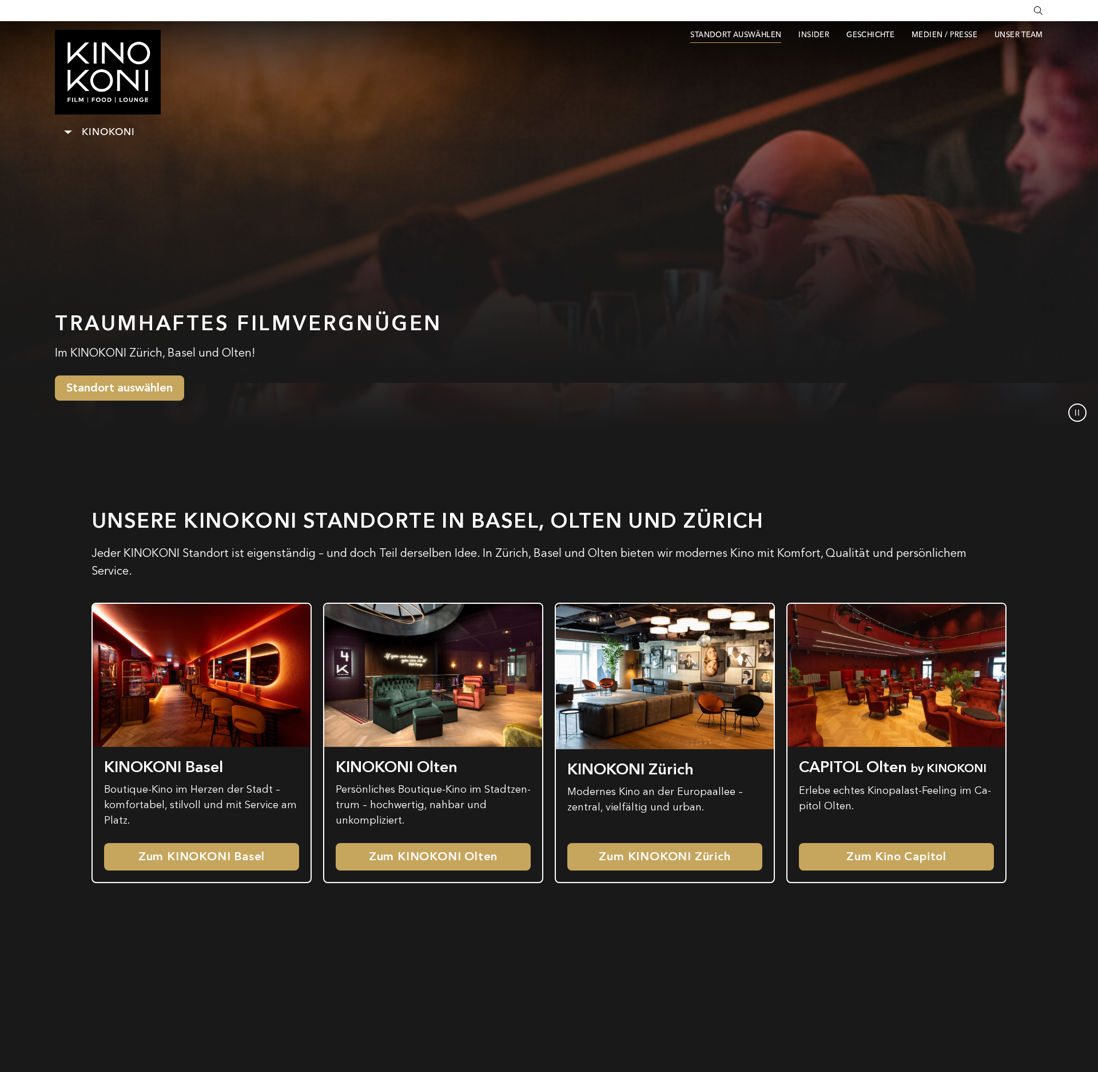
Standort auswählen (119, 387)
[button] (1077, 413)
